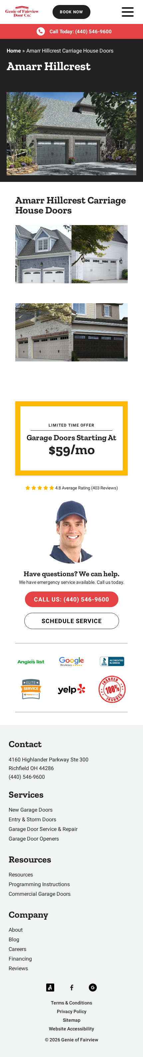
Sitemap (71, 1020)
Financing (20, 959)
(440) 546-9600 (93, 32)
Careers (17, 949)
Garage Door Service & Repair (43, 829)
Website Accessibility (71, 1028)
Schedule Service (72, 620)
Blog (14, 939)
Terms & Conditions (71, 1002)
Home (14, 51)
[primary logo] (22, 12)
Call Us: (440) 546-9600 (71, 599)
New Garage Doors (31, 810)
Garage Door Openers (34, 839)
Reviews (18, 968)
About (16, 930)
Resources (21, 874)
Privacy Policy (71, 1011)
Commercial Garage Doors (40, 894)
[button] (43, 254)
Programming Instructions (39, 884)
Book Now (71, 12)
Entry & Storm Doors (32, 819)
